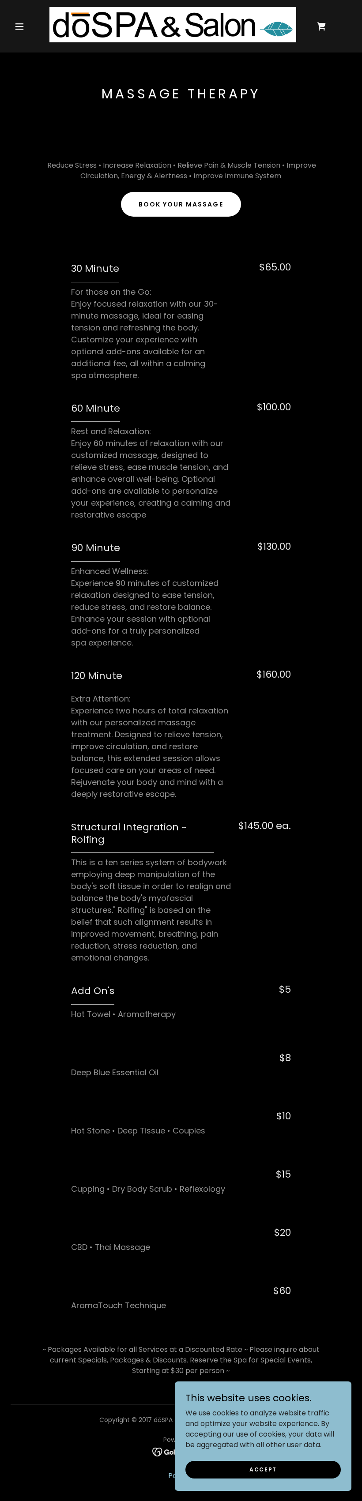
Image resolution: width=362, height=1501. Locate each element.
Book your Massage (181, 204)
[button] (19, 26)
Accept (263, 1469)
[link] (172, 24)
